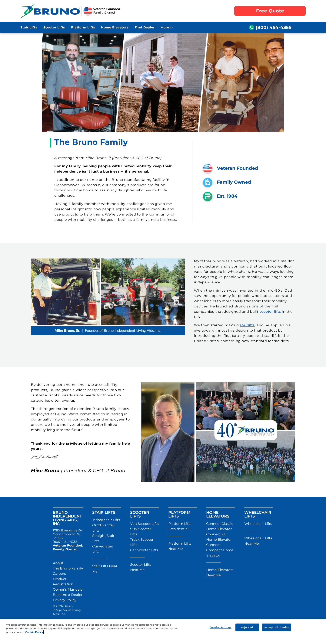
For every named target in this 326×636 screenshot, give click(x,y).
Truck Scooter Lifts (141, 542)
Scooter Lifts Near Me (140, 567)
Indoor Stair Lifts (106, 520)
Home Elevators (114, 27)
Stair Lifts (28, 27)
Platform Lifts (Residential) (179, 526)
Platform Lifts (83, 27)
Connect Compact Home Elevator (219, 550)
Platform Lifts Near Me (179, 546)
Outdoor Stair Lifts (103, 528)
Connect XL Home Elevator (219, 537)
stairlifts (247, 325)
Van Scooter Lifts (144, 524)
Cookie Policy (34, 632)
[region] (163, 627)
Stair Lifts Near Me (104, 568)
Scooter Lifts (54, 27)
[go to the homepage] (50, 11)
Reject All (247, 627)
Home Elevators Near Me (219, 572)
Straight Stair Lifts (103, 538)
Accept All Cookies (276, 627)
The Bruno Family (68, 568)
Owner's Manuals (67, 589)
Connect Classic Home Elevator (219, 526)
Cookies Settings (220, 627)
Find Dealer (145, 27)
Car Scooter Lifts (144, 550)
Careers (59, 574)
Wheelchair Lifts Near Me (258, 541)
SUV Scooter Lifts (140, 531)
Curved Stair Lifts (102, 549)
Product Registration (63, 581)
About (58, 563)
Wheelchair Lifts (258, 524)
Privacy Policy (64, 600)
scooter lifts (270, 312)
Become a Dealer (67, 595)
